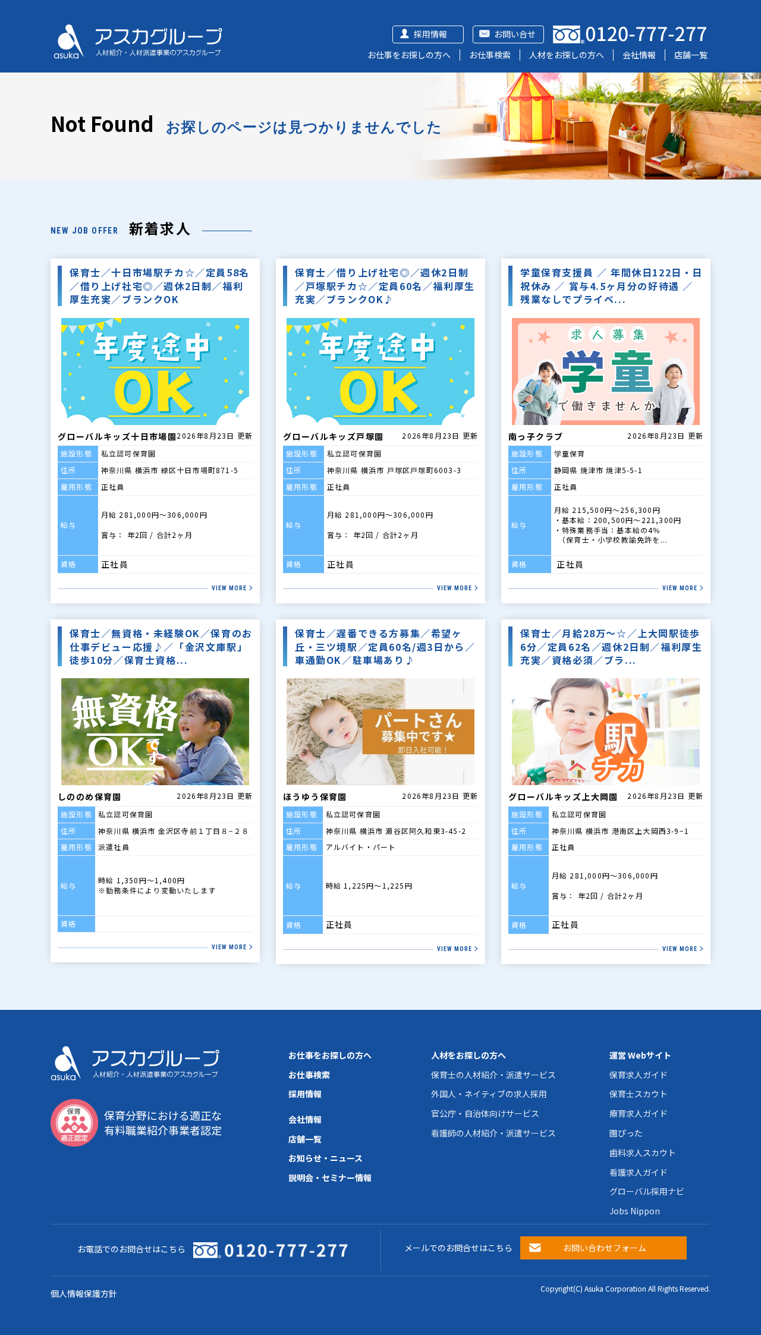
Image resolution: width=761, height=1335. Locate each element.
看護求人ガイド (638, 1172)
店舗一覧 (690, 55)
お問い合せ (515, 34)
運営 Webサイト (640, 1055)
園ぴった (626, 1133)
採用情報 (430, 34)
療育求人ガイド (638, 1113)
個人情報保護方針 (84, 1293)
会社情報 (639, 55)
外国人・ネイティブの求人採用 (489, 1094)
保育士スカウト (638, 1094)
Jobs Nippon (634, 1211)
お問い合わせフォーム (604, 1248)
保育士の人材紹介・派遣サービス (493, 1075)
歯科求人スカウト (642, 1152)
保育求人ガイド (638, 1075)
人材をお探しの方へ (566, 55)
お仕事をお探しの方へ (409, 55)
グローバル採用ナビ (646, 1191)
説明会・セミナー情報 (330, 1177)
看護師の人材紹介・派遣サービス (493, 1133)
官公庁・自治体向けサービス (485, 1113)
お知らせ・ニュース (325, 1158)
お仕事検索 (490, 55)
